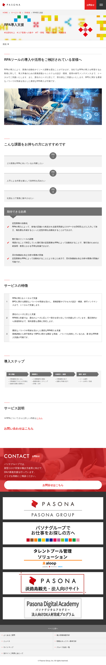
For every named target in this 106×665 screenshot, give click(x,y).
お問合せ (90, 4)
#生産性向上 (9, 32)
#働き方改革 (51, 32)
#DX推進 (62, 32)
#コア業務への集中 (25, 32)
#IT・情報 (39, 32)
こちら (40, 418)
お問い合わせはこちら (19, 428)
